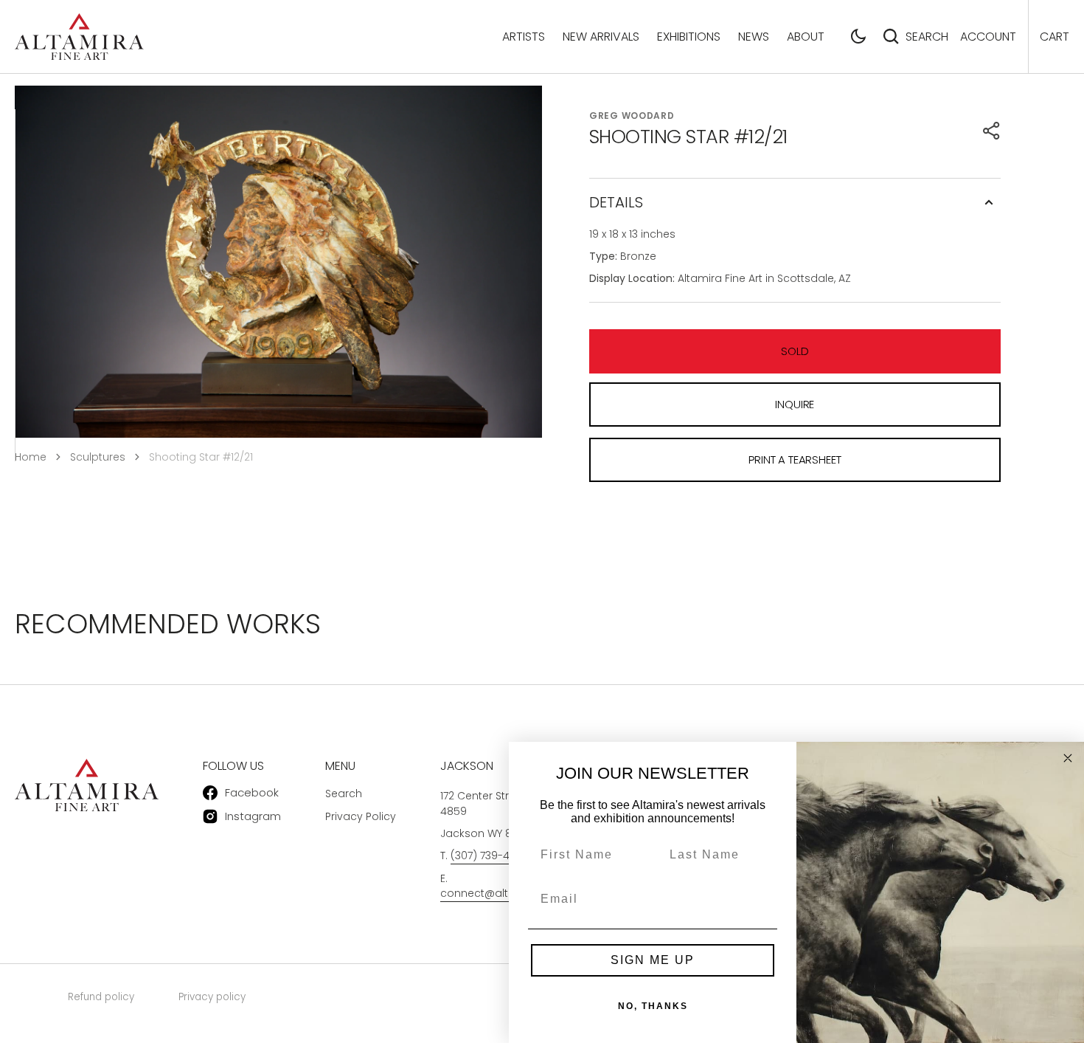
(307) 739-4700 (489, 855)
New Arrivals (601, 36)
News (753, 36)
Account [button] (988, 36)
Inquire (794, 404)
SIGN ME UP (653, 960)
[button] (858, 36)
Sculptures (97, 457)
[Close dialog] (1068, 758)
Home (30, 457)
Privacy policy (212, 997)
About (805, 36)
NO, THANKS (653, 1006)
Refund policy (101, 997)
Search (927, 36)
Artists (523, 36)
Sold (794, 351)
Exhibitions (688, 36)
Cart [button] (1054, 36)
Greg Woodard (632, 115)
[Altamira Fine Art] (79, 36)
